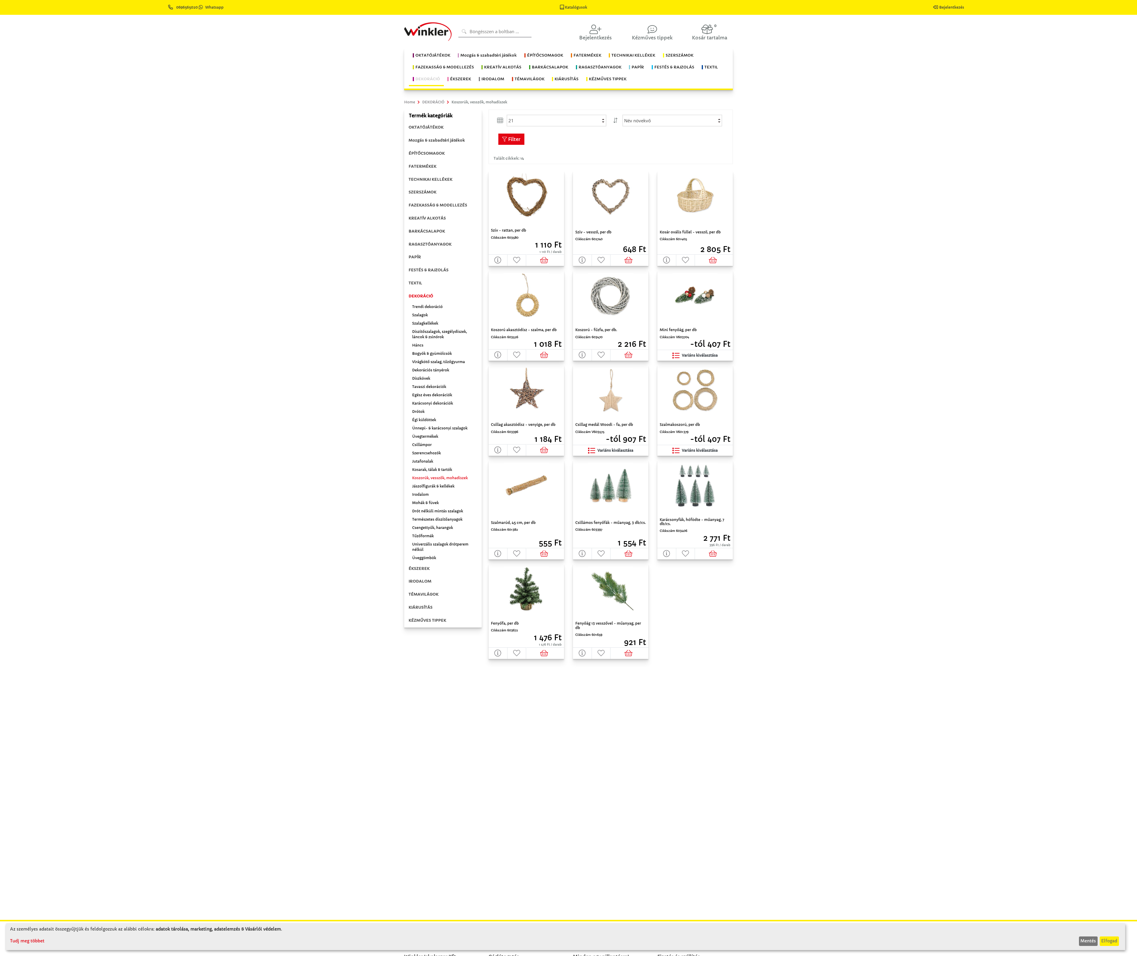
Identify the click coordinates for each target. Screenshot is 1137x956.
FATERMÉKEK (422, 166)
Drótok (418, 411)
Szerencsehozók (426, 453)
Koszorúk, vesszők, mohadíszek (440, 478)
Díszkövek (421, 378)
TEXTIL (415, 282)
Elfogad (1109, 941)
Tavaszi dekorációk (429, 386)
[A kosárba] (545, 260)
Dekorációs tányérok (430, 370)
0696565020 (187, 7)
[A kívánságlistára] (517, 260)
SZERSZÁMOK (422, 192)
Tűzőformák (423, 536)
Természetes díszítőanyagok (437, 519)
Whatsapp (214, 7)
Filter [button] (514, 139)
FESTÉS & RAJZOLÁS (429, 269)
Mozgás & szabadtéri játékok (437, 140)
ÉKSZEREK (419, 568)
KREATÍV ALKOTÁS (427, 218)
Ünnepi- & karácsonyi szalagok (440, 428)
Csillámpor (422, 444)
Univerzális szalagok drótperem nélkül (440, 547)
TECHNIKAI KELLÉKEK (430, 179)
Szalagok (420, 315)
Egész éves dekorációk (432, 395)
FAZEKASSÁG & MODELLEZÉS (438, 205)
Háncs (417, 345)
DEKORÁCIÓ (421, 296)
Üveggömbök (424, 558)
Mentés (1088, 941)
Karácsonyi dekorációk (432, 403)
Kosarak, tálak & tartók (432, 469)
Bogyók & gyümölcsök (432, 353)
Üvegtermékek (425, 436)
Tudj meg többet (27, 941)
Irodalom (420, 494)
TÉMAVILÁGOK (424, 594)
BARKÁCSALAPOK (427, 231)
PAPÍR (415, 256)
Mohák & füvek (425, 503)
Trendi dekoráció (427, 306)
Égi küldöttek (424, 420)
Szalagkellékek (425, 323)
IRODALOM (420, 581)
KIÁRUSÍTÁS (421, 607)
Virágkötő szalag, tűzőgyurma (438, 362)
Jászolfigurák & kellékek (433, 486)
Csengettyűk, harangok (432, 527)
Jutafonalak (422, 461)
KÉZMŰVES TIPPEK (427, 620)
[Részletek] (498, 260)
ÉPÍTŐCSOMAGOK (427, 153)
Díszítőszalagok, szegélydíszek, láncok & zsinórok (439, 334)
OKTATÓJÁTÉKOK (426, 127)
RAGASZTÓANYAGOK (430, 244)
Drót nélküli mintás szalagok (437, 511)
